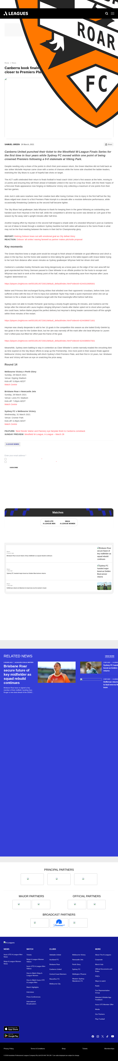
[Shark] (85, 879)
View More (109, 656)
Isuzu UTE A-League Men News (13, 956)
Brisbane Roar (54, 964)
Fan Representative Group (102, 991)
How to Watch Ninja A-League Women (35, 974)
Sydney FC (76, 969)
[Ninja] (59, 879)
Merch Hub (99, 964)
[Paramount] (59, 922)
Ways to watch (100, 981)
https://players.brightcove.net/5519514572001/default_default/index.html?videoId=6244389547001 (50, 341)
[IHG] (96, 904)
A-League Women (12, 444)
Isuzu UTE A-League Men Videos (36, 967)
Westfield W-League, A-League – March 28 (44, 434)
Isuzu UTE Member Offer (104, 1004)
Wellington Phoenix (79, 974)
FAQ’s (97, 976)
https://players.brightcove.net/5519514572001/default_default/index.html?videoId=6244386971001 (50, 320)
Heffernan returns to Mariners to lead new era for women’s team (26, 588)
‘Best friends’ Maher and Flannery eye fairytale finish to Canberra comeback (50, 431)
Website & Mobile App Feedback (103, 998)
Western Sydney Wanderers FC (78, 980)
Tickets (29, 955)
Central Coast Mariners (57, 974)
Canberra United (55, 969)
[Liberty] (22, 904)
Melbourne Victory (79, 955)
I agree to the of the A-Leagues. (24, 459)
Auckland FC (54, 959)
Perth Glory (76, 964)
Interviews (30, 992)
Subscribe (14, 467)
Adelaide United (55, 955)
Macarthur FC (54, 979)
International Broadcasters (31, 1003)
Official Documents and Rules (103, 970)
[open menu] (112, 13)
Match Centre (11, 384)
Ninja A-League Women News (12, 962)
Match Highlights (33, 987)
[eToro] (41, 904)
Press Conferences (33, 997)
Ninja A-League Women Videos (35, 960)
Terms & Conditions (38, 1048)
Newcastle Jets (77, 959)
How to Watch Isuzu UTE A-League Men (36, 981)
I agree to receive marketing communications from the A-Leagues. (32, 462)
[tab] (49, 522)
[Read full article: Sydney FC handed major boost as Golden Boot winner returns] (104, 571)
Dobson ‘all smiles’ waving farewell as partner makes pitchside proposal (49, 239)
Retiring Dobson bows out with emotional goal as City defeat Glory (44, 236)
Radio (97, 986)
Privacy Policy (23, 459)
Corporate (99, 959)
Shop (64, 1048)
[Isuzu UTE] (32, 879)
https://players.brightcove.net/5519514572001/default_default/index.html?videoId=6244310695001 (50, 284)
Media (97, 1009)
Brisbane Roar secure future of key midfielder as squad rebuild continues (29, 556)
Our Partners (100, 1014)
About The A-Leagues (103, 955)
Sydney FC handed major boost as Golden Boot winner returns (26, 573)
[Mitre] (77, 904)
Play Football (100, 1019)
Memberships (109, 1048)
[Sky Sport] (78, 922)
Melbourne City (54, 984)
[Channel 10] (40, 922)
